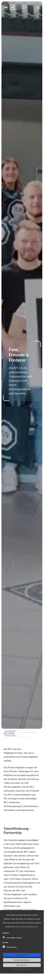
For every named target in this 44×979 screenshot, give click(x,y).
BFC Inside (9, 733)
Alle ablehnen (22, 965)
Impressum (34, 926)
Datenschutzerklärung (21, 926)
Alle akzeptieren (22, 955)
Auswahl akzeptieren (22, 960)
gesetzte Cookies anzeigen (22, 969)
